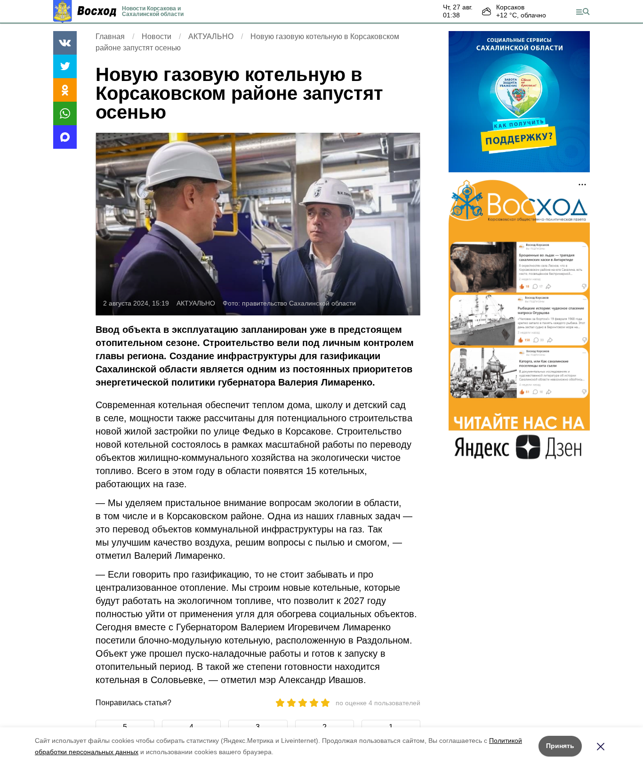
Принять (560, 745)
